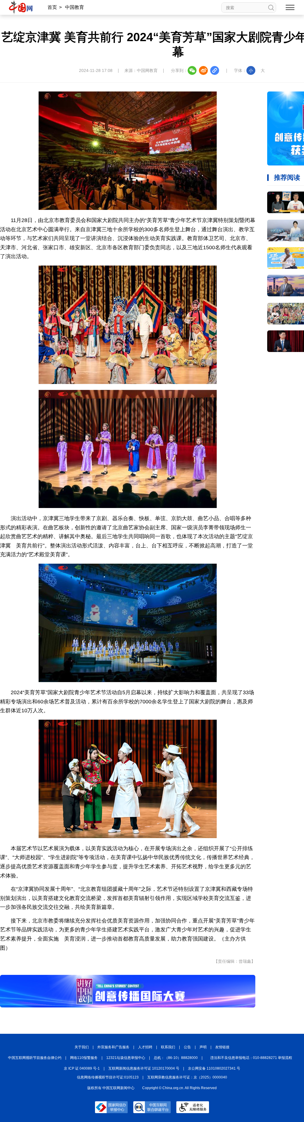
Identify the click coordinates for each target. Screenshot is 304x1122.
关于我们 (82, 1047)
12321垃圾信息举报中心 (125, 1058)
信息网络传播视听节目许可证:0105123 (108, 1077)
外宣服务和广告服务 (113, 1047)
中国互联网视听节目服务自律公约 (34, 1058)
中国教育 (74, 7)
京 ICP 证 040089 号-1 (82, 1068)
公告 (187, 1047)
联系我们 (168, 1047)
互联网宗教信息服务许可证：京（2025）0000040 (187, 1077)
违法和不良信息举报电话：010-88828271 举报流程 (251, 1058)
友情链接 (222, 1047)
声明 (203, 1047)
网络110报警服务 (84, 1058)
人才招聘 (145, 1047)
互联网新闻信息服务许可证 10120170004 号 (143, 1068)
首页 (52, 7)
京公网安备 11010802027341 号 (214, 1068)
